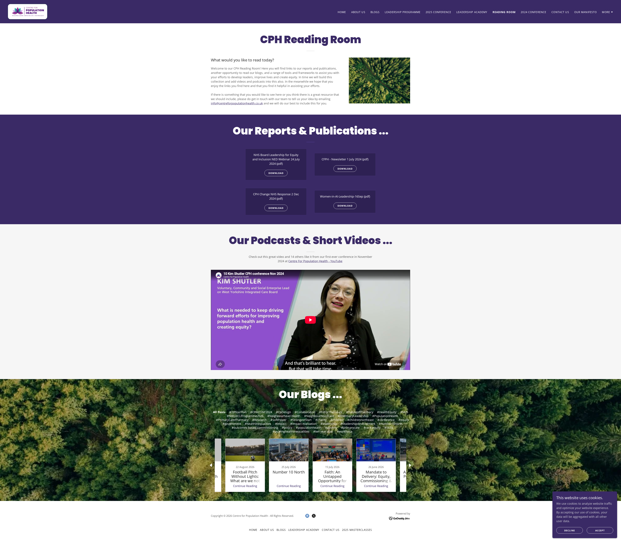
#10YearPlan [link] (237, 412)
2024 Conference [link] (533, 12)
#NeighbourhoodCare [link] (319, 416)
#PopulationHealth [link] (385, 416)
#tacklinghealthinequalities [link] (290, 431)
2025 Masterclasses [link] (357, 530)
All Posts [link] (219, 412)
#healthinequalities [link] (258, 424)
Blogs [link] (375, 12)
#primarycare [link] (350, 427)
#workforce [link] (344, 431)
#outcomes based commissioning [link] (255, 427)
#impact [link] (280, 424)
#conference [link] (386, 420)
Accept (600, 530)
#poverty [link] (331, 427)
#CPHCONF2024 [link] (261, 412)
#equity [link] (403, 420)
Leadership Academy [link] (471, 12)
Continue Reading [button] (245, 486)
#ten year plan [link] (323, 431)
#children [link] (336, 420)
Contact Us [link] (560, 12)
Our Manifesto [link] (585, 12)
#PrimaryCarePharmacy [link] (232, 420)
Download (275, 173)
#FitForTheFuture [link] (330, 412)
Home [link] (342, 12)
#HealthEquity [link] (386, 412)
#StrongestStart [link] (300, 420)
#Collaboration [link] (305, 412)
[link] (27, 11)
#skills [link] (388, 427)
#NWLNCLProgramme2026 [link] (245, 416)
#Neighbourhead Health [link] (283, 416)
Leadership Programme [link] (402, 12)
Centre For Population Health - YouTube (315, 261)
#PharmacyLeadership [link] (353, 416)
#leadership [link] (329, 424)
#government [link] (232, 424)
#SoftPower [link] (278, 420)
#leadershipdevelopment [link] (358, 424)
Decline (569, 530)
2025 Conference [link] (438, 12)
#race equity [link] (372, 427)
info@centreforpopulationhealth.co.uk (237, 103)
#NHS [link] (404, 412)
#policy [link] (287, 427)
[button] (607, 12)
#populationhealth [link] (308, 427)
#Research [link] (259, 420)
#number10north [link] (390, 424)
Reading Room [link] (504, 12)
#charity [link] (321, 420)
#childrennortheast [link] (360, 420)
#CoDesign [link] (283, 412)
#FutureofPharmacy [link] (359, 412)
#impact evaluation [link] (303, 424)
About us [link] (358, 12)
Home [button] (253, 530)
